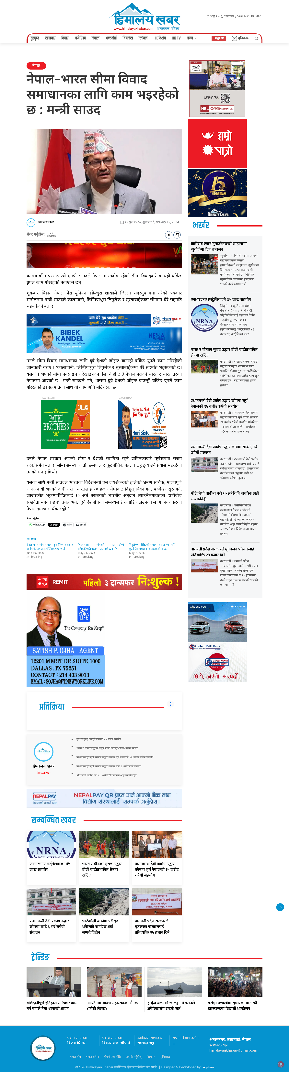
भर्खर (200, 225)
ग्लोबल (143, 38)
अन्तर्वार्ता (111, 38)
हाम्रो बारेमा (92, 1057)
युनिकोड (243, 38)
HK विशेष (160, 38)
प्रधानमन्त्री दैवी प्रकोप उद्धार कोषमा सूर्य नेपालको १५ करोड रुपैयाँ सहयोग (114, 757)
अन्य (190, 38)
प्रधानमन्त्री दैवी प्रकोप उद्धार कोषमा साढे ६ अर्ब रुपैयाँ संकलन (108, 766)
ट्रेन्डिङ (40, 958)
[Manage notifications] (281, 1064)
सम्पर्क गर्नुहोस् (134, 1057)
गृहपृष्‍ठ (35, 38)
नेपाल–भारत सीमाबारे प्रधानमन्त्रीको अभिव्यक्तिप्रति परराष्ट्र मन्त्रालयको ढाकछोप (101, 547)
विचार (65, 38)
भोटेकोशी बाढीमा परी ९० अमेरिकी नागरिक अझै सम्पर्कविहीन (106, 775)
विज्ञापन (151, 1057)
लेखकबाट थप (43, 773)
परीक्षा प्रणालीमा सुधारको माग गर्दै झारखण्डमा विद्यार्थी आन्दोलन (232, 1006)
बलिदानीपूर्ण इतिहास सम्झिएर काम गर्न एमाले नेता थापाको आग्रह (52, 1006)
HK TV (176, 38)
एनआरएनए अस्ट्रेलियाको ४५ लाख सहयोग (98, 739)
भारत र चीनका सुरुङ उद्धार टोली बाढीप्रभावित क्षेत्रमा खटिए (107, 748)
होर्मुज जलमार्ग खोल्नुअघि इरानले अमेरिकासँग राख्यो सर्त (171, 1006)
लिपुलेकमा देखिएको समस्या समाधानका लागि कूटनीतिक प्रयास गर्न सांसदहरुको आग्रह (152, 547)
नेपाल (95, 38)
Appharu (208, 1067)
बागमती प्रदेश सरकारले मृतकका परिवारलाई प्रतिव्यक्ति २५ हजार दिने (152, 927)
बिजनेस (127, 38)
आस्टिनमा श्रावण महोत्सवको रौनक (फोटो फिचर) (112, 1006)
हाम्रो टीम (75, 1057)
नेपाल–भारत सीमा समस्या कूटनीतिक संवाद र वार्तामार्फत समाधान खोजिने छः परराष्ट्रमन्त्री (50, 547)
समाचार (50, 38)
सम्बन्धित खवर (53, 820)
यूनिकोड (165, 1057)
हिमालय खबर (46, 222)
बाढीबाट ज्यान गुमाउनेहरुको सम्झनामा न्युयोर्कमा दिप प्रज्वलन (219, 246)
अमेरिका (80, 38)
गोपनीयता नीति (112, 1057)
